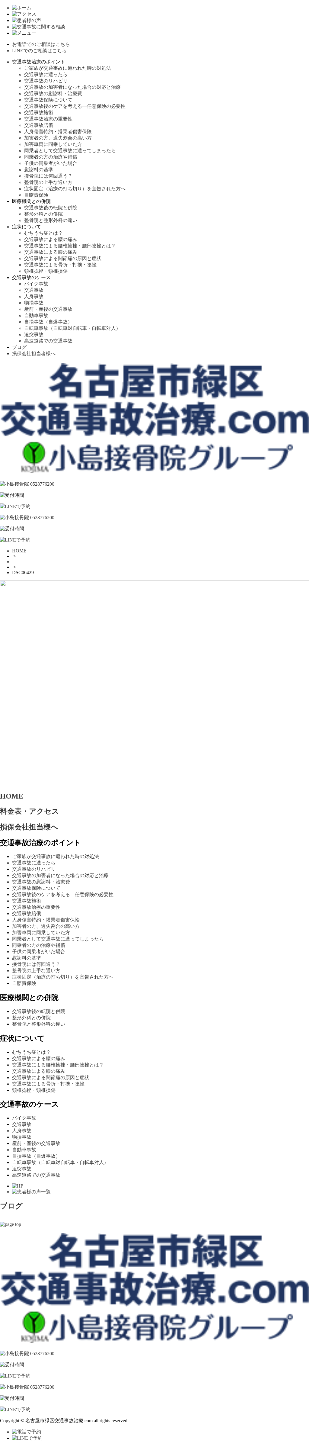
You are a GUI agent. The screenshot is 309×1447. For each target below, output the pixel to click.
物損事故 (33, 302)
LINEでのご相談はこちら (39, 50)
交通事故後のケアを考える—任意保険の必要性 (75, 106)
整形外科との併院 (43, 214)
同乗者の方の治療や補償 (50, 156)
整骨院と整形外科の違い (50, 220)
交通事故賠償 (38, 125)
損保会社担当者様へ (34, 353)
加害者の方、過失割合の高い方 (58, 137)
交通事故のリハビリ (46, 80)
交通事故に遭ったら (46, 74)
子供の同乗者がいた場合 (50, 163)
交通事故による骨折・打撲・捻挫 (60, 264)
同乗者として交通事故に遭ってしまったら (70, 150)
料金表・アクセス (29, 811)
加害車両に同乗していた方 (53, 144)
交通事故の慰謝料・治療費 (53, 93)
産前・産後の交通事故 (48, 309)
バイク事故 (36, 283)
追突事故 (33, 334)
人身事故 (33, 296)
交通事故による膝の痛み (50, 252)
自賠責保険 (36, 195)
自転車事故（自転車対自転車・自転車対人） (72, 328)
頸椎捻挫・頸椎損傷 (46, 271)
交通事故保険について (48, 99)
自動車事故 (36, 315)
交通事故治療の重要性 (48, 118)
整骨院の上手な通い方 (48, 182)
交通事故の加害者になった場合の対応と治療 (72, 87)
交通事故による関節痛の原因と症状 (62, 258)
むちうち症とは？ (43, 233)
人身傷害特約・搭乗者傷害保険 (58, 131)
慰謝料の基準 (38, 169)
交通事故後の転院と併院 (50, 207)
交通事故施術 (38, 112)
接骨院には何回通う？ (48, 175)
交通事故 (33, 290)
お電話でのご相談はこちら (41, 44)
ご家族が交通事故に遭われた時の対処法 (67, 68)
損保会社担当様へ (29, 827)
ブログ (19, 347)
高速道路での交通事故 (48, 340)
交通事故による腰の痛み (50, 239)
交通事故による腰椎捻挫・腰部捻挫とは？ (70, 245)
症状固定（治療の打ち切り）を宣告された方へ (75, 188)
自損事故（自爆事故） (48, 321)
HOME (19, 550)
